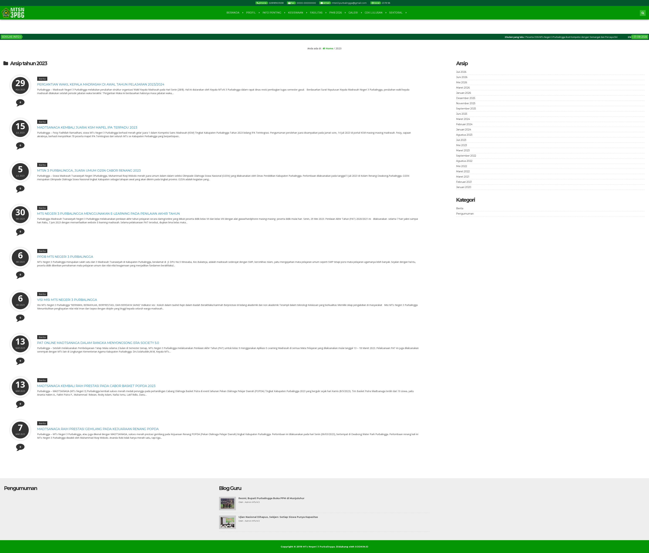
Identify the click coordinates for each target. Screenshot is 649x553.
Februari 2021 (464, 181)
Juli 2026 (461, 71)
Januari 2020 (463, 187)
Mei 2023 (461, 145)
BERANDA (232, 12)
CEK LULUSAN (373, 12)
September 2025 (466, 108)
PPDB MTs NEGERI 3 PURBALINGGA (65, 257)
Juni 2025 (461, 113)
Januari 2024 (463, 129)
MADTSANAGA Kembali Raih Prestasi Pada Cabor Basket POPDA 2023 (96, 386)
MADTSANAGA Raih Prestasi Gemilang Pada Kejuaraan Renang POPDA (98, 429)
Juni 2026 (461, 77)
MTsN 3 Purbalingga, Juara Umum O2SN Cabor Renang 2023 (89, 170)
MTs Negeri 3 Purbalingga (319, 546)
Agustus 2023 (464, 134)
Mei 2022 (461, 166)
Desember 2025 (465, 98)
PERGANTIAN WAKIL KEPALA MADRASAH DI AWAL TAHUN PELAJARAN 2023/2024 (100, 84)
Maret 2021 (462, 176)
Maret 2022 (463, 171)
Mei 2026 (461, 82)
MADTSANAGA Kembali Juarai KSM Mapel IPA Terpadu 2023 (87, 127)
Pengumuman (465, 213)
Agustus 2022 (464, 160)
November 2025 (465, 103)
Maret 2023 (463, 150)
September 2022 (466, 155)
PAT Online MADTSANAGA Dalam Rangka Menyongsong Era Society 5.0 (98, 343)
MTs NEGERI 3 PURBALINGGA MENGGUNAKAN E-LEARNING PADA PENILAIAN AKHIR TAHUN (108, 214)
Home (329, 48)
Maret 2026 (463, 87)
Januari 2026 (463, 92)
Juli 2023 (461, 140)
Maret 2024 (463, 119)
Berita (42, 78)
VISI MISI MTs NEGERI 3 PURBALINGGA (67, 300)
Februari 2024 (464, 124)
